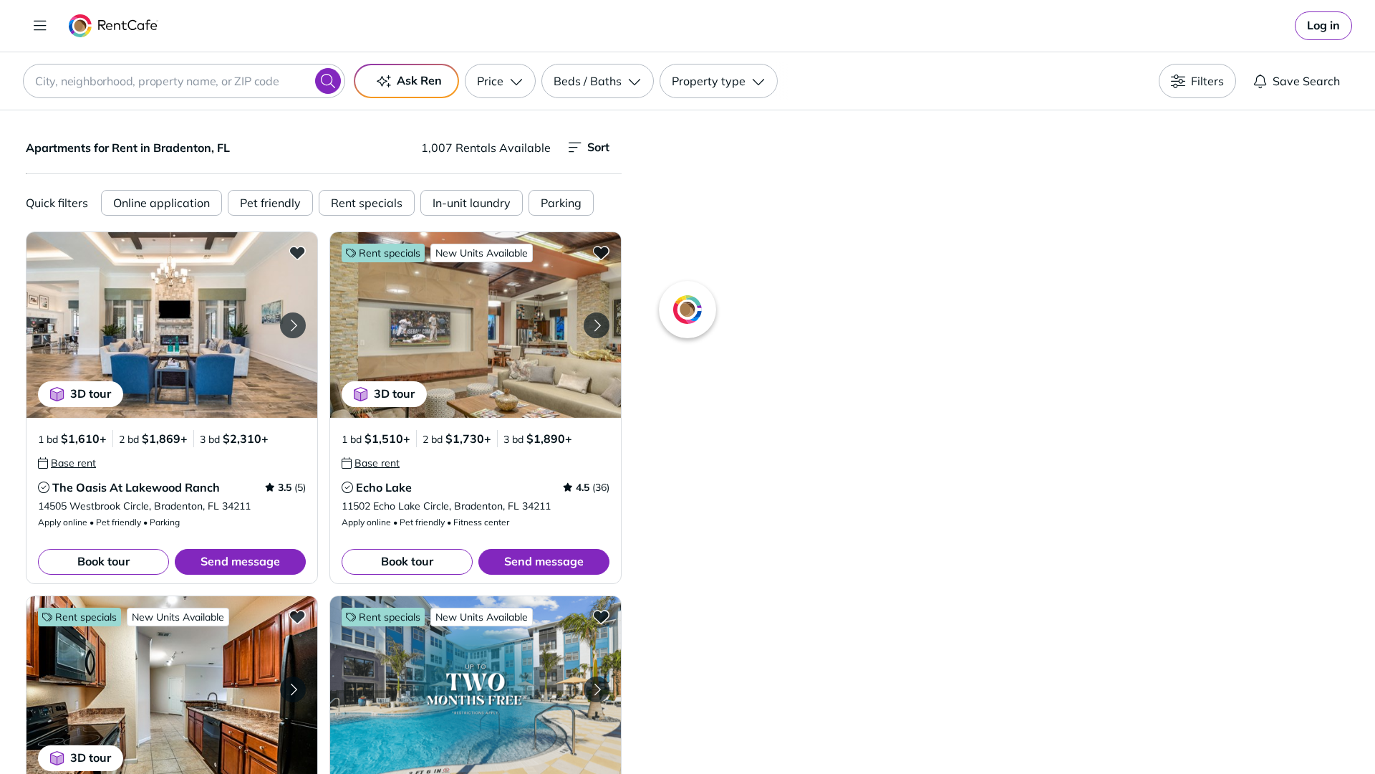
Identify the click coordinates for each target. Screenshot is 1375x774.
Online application (161, 203)
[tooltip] (67, 463)
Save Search (1306, 81)
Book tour (103, 561)
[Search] (328, 81)
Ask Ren (419, 80)
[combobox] (184, 81)
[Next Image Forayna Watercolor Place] (596, 689)
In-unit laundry (472, 203)
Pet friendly (270, 203)
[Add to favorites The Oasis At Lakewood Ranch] (297, 252)
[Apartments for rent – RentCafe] (113, 25)
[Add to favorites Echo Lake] (601, 252)
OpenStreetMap (1071, 732)
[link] (1323, 25)
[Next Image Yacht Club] (293, 689)
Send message (240, 561)
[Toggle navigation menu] (40, 26)
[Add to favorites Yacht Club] (297, 616)
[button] (171, 325)
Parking (561, 203)
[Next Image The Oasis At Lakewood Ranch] (293, 325)
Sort (598, 147)
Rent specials (366, 203)
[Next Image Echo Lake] (596, 325)
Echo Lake (384, 487)
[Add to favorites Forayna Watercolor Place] (601, 616)
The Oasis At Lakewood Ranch (136, 487)
